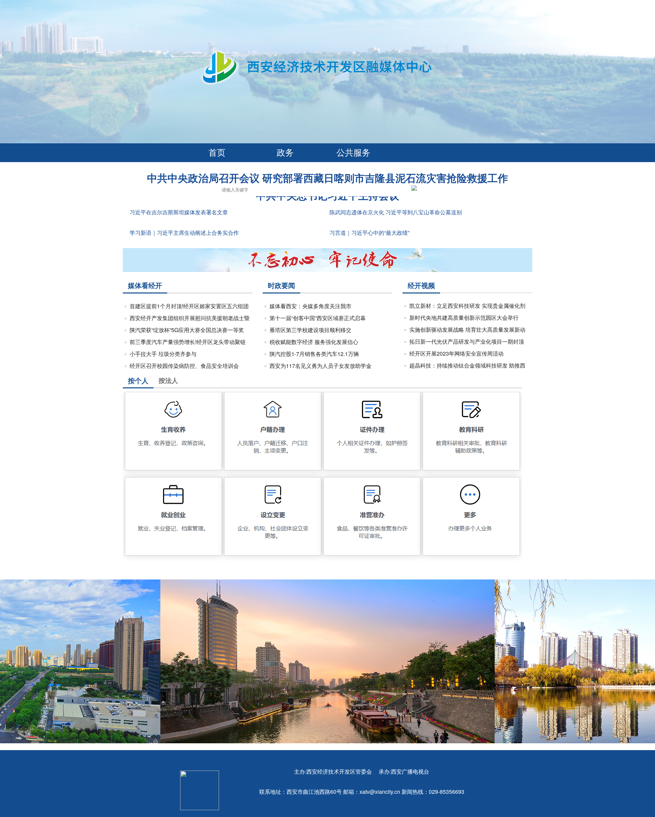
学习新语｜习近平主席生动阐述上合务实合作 (184, 232)
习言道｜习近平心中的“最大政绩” (369, 232)
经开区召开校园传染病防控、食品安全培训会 (184, 366)
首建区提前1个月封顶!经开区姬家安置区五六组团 (189, 306)
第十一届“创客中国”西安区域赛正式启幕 (318, 318)
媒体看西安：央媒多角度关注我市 (310, 306)
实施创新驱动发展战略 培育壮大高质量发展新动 (467, 329)
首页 (216, 152)
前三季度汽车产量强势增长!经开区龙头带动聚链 (188, 342)
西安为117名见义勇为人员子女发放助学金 (321, 366)
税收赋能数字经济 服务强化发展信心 (314, 342)
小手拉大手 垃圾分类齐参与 (163, 354)
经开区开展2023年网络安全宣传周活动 (456, 353)
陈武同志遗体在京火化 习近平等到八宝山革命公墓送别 (396, 212)
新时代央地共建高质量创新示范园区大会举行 (464, 317)
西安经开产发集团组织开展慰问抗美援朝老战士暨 (190, 318)
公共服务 (353, 152)
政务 (285, 152)
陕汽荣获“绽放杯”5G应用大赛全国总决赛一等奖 (187, 330)
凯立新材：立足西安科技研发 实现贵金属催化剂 (467, 306)
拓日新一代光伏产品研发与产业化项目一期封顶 (466, 341)
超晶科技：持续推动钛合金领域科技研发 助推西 (467, 365)
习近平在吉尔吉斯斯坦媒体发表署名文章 (179, 212)
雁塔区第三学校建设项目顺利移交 (310, 330)
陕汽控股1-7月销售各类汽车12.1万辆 (314, 354)
